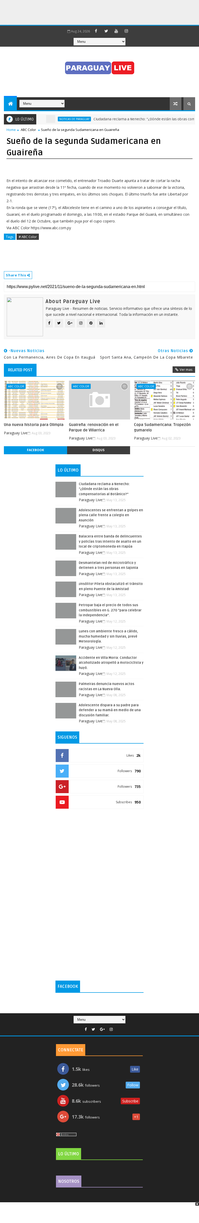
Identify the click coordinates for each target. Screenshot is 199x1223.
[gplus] (102, 1029)
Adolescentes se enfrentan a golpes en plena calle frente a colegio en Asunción (111, 515)
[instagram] (126, 31)
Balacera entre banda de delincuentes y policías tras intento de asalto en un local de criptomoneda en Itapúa (110, 541)
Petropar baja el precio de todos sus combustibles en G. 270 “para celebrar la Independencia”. (110, 610)
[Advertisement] (94, 11)
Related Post (20, 370)
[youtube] (116, 31)
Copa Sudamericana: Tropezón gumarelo (162, 427)
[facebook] (96, 31)
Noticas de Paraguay (64, 119)
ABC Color (28, 129)
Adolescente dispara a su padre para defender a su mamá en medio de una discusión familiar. (110, 710)
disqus (98, 450)
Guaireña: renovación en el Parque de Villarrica (93, 427)
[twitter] (106, 31)
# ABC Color (28, 236)
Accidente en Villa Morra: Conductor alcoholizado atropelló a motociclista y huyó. (111, 663)
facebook (35, 450)
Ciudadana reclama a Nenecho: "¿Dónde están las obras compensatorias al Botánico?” (104, 489)
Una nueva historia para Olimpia (33, 424)
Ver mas (186, 369)
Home (11, 129)
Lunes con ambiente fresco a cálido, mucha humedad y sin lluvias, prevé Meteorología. (108, 636)
